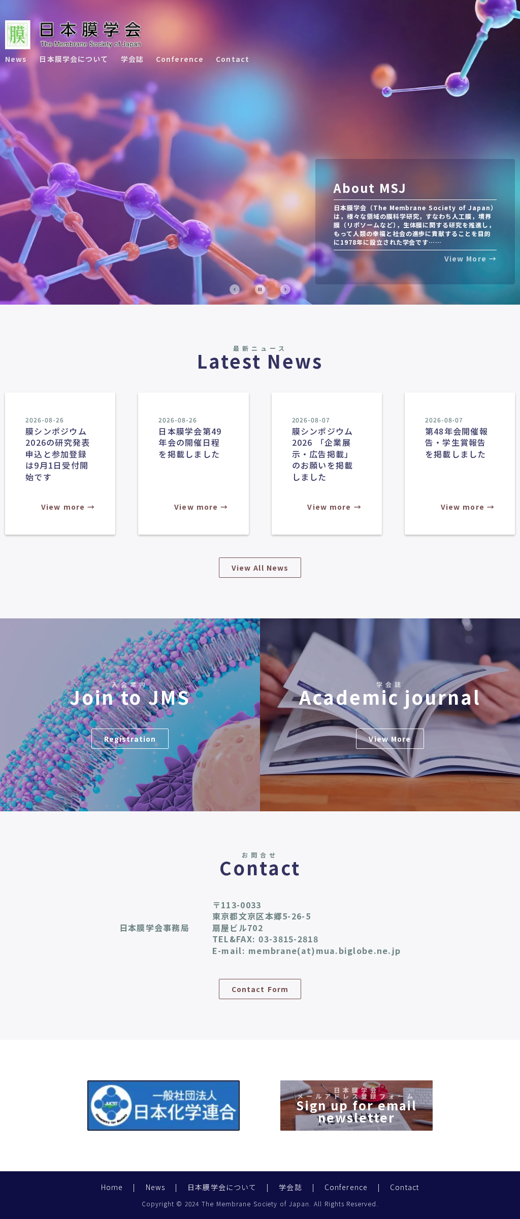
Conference (180, 58)
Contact (232, 58)
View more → (68, 506)
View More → (470, 258)
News (16, 58)
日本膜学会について (73, 58)
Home (112, 1187)
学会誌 (132, 58)
